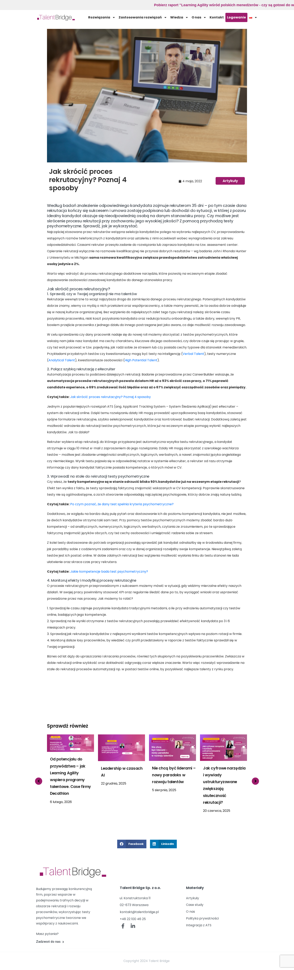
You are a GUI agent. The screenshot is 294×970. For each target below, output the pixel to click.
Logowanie (236, 17)
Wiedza (176, 17)
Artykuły (230, 180)
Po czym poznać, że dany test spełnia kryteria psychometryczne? (121, 504)
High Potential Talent (141, 360)
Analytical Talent (61, 360)
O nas (196, 17)
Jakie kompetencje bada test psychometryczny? (108, 571)
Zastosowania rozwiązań (140, 17)
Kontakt (217, 17)
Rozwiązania (99, 17)
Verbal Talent (193, 353)
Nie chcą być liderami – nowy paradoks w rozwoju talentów (123, 775)
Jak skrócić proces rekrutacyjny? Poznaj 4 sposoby (110, 397)
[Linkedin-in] (133, 926)
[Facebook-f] (123, 926)
